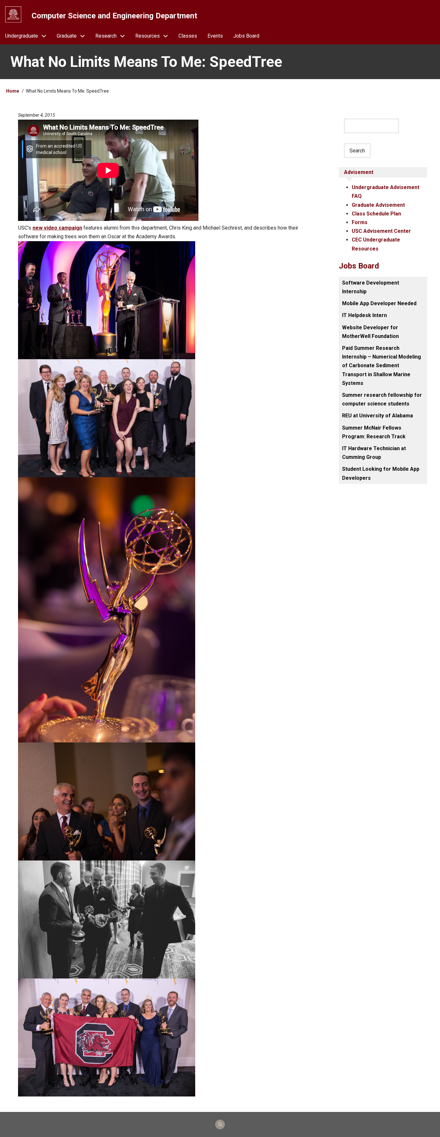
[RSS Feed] (220, 1124)
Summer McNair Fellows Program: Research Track (374, 432)
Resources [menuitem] (147, 36)
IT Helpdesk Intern (364, 315)
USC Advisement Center (381, 231)
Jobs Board (359, 265)
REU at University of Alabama (377, 416)
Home (12, 91)
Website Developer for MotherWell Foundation (370, 331)
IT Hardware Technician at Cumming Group (374, 452)
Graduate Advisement (378, 205)
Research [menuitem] (106, 36)
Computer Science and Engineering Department (114, 15)
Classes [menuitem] (187, 36)
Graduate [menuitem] (67, 36)
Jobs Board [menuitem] (246, 36)
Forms (360, 222)
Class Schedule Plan (376, 214)
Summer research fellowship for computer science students (382, 399)
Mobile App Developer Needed (379, 303)
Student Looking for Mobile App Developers (380, 473)
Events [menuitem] (215, 36)
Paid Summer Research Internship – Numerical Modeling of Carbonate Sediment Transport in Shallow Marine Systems (381, 365)
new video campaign (57, 228)
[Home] (13, 14)
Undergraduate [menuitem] (21, 36)
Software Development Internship (370, 287)
